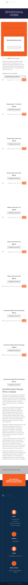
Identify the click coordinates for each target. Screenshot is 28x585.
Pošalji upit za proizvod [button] (14, 109)
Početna (4, 58)
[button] (24, 4)
